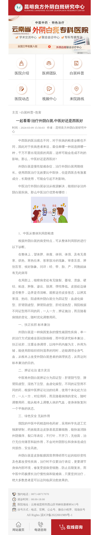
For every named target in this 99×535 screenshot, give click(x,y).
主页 (15, 112)
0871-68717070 (40, 494)
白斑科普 (27, 112)
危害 (38, 112)
